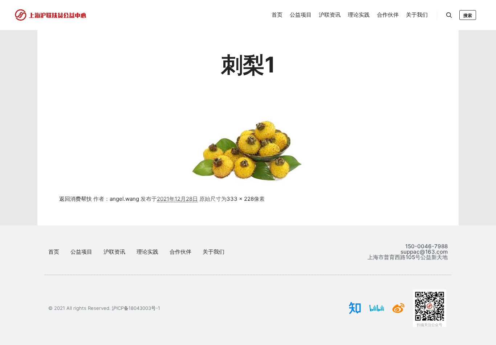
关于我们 (213, 251)
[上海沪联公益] (51, 15)
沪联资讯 (114, 251)
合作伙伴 (180, 251)
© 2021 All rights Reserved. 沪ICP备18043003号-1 (104, 308)
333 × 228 (240, 198)
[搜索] (449, 15)
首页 (53, 251)
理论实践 (147, 251)
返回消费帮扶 (75, 198)
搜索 (467, 15)
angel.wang (124, 198)
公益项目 (81, 251)
